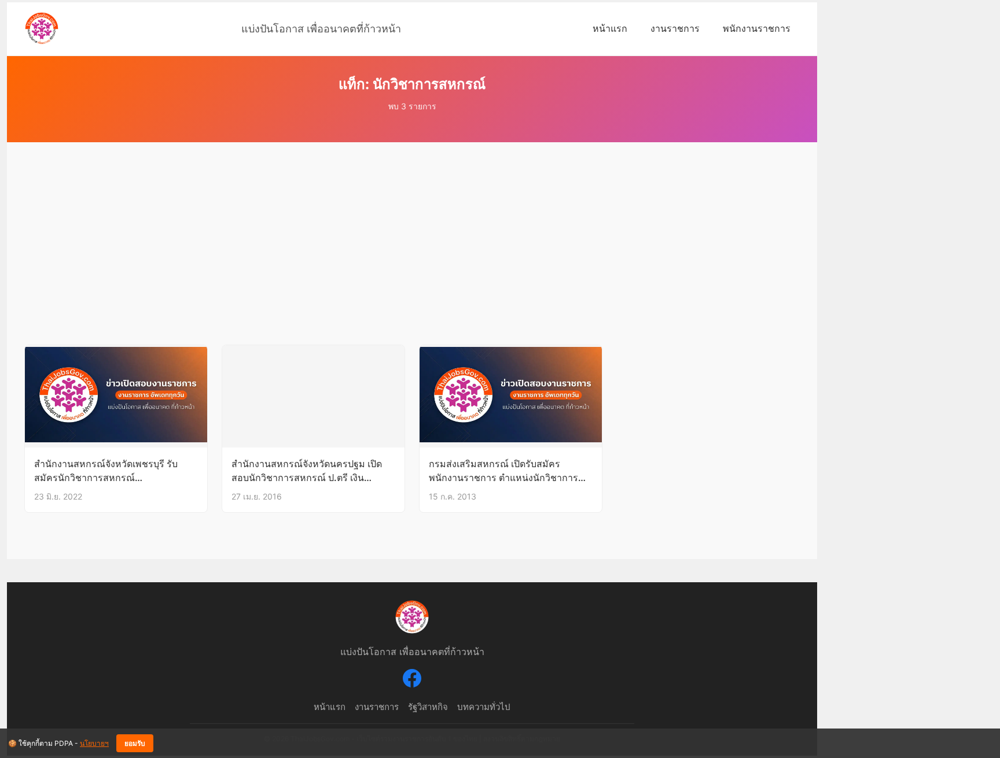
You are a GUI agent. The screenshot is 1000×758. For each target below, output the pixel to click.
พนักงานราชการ (757, 28)
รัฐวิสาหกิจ (428, 706)
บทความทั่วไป (483, 706)
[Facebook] (412, 680)
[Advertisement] (412, 258)
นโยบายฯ (94, 743)
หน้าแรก (610, 28)
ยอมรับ (134, 743)
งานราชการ (675, 28)
